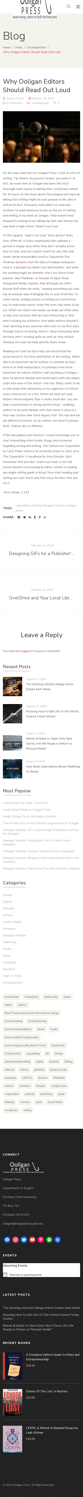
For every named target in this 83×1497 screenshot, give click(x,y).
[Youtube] (32, 1240)
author (8, 1005)
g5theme (39, 1070)
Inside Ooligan (12, 922)
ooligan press (59, 1086)
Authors (22, 1005)
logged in (26, 651)
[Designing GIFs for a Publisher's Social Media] (41, 550)
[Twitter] (24, 517)
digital (39, 1061)
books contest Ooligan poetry (22, 1037)
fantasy (24, 1070)
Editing (68, 1061)
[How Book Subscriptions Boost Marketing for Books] (12, 768)
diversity (54, 1061)
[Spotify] (49, 1240)
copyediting (33, 1053)
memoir (9, 1086)
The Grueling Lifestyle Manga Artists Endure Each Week (41, 1308)
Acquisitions (31, 997)
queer (61, 1094)
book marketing (13, 1021)
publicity (30, 1094)
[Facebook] (19, 517)
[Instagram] (15, 1240)
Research (9, 969)
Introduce (9, 929)
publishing (46, 1094)
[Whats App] (45, 517)
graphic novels (58, 1070)
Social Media (55, 1102)
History (8, 915)
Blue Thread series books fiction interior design (32, 1013)
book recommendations (18, 1029)
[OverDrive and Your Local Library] (41, 594)
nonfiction (24, 1086)
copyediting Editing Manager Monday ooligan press (46, 508)
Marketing (9, 942)
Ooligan (40, 1086)
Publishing (9, 962)
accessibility (12, 997)
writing (27, 1110)
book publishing (37, 1021)
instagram (10, 1078)
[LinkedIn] (30, 517)
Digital (7, 902)
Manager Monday (14, 935)
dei (47, 1053)
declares (21, 262)
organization (12, 1094)
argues (45, 415)
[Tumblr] (35, 517)
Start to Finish (12, 976)
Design (7, 895)
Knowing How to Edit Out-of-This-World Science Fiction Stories (41, 1317)
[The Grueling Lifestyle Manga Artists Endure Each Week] (12, 686)
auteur (67, 997)
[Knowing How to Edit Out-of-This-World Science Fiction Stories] (12, 713)
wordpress (11, 1110)
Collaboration (13, 1053)
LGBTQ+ (27, 1078)
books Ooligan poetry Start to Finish (25, 1045)
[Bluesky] (24, 1240)
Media (7, 949)
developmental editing (17, 1061)
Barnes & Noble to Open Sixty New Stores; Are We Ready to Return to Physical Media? (49, 744)
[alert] (41, 1274)
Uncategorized (40, 103)
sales (39, 1102)
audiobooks (51, 997)
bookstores (58, 1045)
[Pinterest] (40, 517)
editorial (9, 1070)
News (7, 956)
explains (33, 283)
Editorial (8, 908)
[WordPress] (57, 1240)
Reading (9, 1102)
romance (25, 1102)
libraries (42, 1078)
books (41, 1029)
